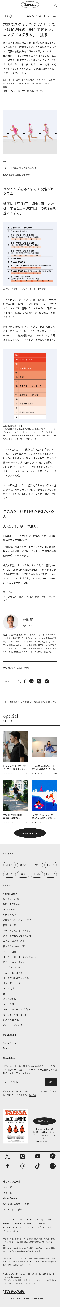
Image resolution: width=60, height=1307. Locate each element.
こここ (22, 1227)
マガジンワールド (44, 1227)
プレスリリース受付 (12, 1209)
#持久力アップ (9, 668)
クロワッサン (40, 1220)
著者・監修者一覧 (11, 1181)
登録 (50, 1082)
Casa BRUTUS (26, 1220)
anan (5, 1220)
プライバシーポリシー (11, 1231)
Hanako (6, 1223)
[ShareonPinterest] (46, 681)
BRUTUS (13, 1220)
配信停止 (32, 1095)
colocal (27, 1223)
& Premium (16, 1223)
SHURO (31, 1227)
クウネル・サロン (40, 1223)
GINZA (51, 1220)
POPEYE (6, 1227)
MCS (15, 1227)
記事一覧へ (27, 626)
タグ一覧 (7, 1187)
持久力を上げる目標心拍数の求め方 (18, 175)
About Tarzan (10, 1198)
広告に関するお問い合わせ (16, 1203)
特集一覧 (7, 1192)
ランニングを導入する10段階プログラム (19, 168)
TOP (5, 702)
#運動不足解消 (23, 668)
